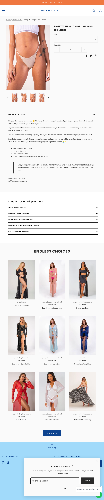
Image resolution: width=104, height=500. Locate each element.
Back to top (52, 447)
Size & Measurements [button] (17, 207)
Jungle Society (22, 302)
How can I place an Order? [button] (19, 213)
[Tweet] (91, 56)
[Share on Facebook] (86, 56)
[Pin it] (95, 56)
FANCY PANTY (17, 20)
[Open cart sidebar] (100, 10)
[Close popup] (97, 461)
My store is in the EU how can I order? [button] (23, 225)
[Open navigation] (3, 10)
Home (8, 20)
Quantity (57, 45)
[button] (7, 97)
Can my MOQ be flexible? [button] (18, 231)
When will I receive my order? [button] (20, 219)
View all (52, 433)
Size (55, 34)
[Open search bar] (93, 10)
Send (87, 481)
